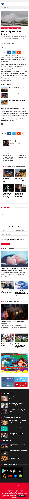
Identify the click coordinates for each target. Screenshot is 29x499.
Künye (14, 488)
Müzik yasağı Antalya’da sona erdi (17, 94)
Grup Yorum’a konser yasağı (16, 87)
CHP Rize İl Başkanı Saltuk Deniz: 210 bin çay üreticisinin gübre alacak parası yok (8, 157)
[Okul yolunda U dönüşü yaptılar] (7, 338)
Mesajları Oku (15, 497)
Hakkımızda (7, 486)
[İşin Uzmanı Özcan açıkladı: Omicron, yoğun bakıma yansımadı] (4, 405)
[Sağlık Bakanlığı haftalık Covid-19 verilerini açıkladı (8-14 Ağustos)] (21, 285)
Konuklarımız (19, 490)
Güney (13, 28)
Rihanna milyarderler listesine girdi (22, 155)
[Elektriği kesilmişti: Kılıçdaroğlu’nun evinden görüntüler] (14, 312)
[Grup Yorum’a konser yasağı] (4, 89)
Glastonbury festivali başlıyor (16, 100)
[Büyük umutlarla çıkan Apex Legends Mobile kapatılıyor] (4, 435)
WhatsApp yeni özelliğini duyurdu (17, 427)
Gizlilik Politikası (7, 488)
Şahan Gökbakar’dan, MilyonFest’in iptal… (18, 410)
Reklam (25, 488)
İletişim (20, 488)
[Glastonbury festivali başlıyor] (4, 102)
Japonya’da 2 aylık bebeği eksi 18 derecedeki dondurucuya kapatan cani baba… (14, 269)
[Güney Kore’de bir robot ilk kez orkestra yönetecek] (8, 188)
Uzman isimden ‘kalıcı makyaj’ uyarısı (16, 397)
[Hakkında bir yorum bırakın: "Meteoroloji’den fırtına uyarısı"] (2, 47)
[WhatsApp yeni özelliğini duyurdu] (4, 428)
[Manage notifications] (3, 495)
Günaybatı (8, 28)
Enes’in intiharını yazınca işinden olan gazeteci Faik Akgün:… (17, 421)
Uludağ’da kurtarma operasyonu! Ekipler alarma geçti (17, 451)
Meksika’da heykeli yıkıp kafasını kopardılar (17, 444)
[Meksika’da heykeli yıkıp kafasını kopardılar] (4, 445)
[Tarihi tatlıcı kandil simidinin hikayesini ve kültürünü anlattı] (4, 458)
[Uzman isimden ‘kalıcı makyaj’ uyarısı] (4, 398)
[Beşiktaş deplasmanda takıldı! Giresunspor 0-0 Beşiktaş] (21, 338)
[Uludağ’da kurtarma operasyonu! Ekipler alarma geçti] (4, 452)
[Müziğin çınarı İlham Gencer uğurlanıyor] (20, 188)
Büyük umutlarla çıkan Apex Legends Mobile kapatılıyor (15, 434)
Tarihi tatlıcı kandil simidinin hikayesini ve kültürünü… (16, 457)
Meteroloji (18, 28)
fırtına (3, 28)
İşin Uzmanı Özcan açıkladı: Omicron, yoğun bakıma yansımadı (17, 404)
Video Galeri (10, 490)
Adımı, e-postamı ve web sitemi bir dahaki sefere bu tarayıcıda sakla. (12, 240)
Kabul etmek (21, 495)
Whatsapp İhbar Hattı (18, 486)
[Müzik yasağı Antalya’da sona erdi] (4, 95)
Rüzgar (3, 125)
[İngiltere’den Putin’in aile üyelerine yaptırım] (7, 285)
